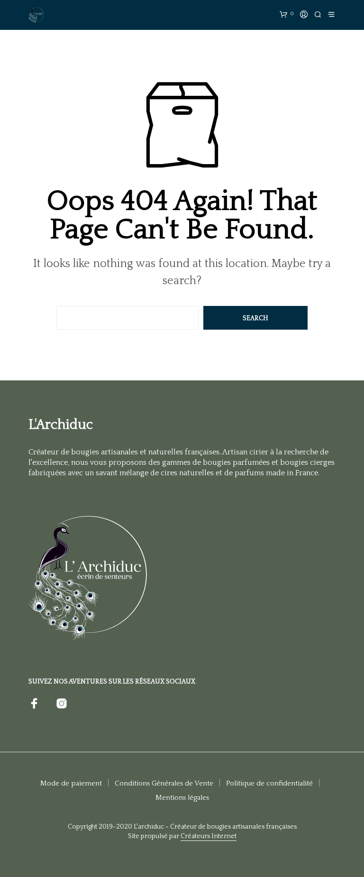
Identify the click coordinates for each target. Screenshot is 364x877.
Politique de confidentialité (269, 783)
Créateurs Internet (209, 836)
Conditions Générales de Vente (164, 783)
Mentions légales (182, 798)
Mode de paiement (71, 783)
